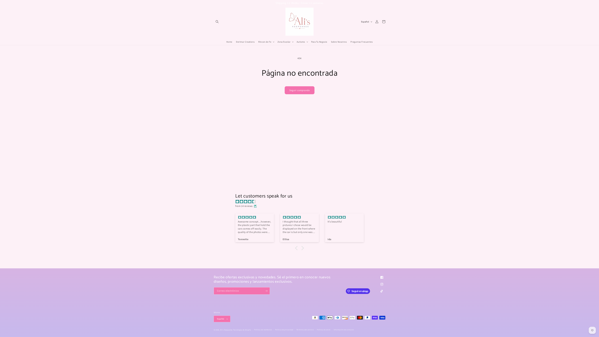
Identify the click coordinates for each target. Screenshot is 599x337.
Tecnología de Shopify (242, 330)
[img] (301, 201)
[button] (217, 21)
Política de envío (324, 330)
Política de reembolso (263, 330)
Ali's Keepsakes (226, 330)
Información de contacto (344, 330)
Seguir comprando (299, 90)
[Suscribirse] (266, 291)
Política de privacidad (284, 330)
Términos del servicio (305, 330)
